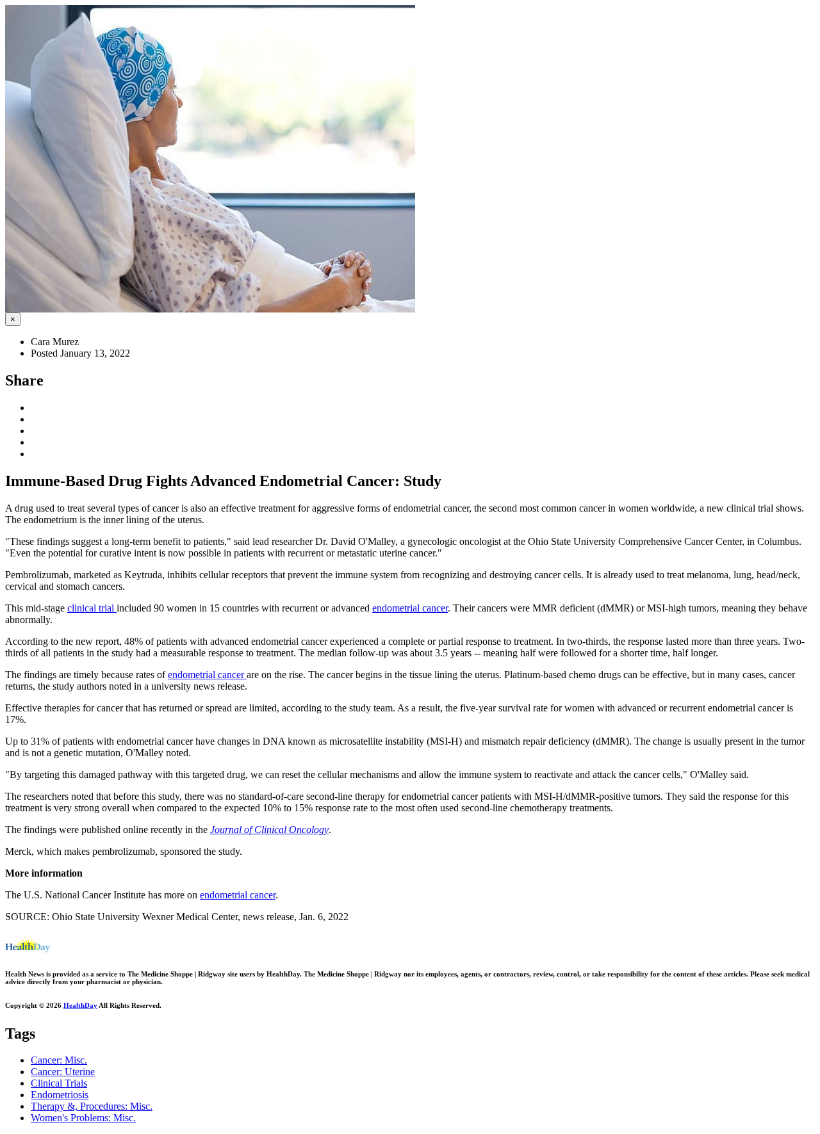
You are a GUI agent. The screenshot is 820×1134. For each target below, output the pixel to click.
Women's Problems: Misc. (83, 1117)
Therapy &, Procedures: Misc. (91, 1106)
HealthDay (80, 1005)
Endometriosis (59, 1094)
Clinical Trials (59, 1083)
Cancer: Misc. (59, 1060)
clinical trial (92, 608)
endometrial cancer (410, 608)
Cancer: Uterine (63, 1071)
